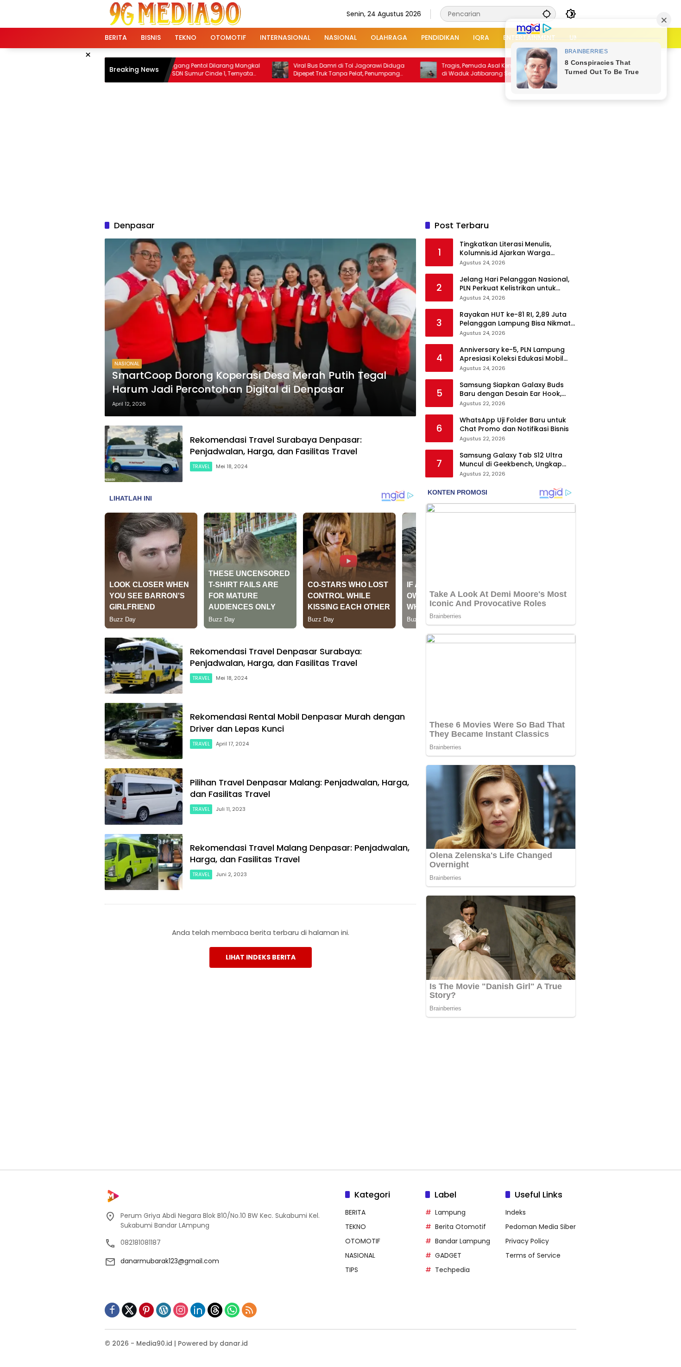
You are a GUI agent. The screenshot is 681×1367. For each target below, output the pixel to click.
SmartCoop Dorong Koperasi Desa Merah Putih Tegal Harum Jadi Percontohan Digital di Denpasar (249, 383)
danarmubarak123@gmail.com (169, 1261)
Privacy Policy (527, 1241)
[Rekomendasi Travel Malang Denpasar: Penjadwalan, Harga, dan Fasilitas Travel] (144, 862)
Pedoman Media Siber (540, 1226)
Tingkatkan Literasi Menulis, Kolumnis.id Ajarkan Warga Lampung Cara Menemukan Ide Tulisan (513, 249)
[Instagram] (180, 1310)
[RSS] (249, 1310)
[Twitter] (129, 1310)
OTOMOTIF (362, 1241)
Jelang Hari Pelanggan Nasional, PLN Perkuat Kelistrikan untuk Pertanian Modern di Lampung (514, 284)
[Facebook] (112, 1310)
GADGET (448, 1255)
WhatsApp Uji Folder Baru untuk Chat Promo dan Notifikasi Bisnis (514, 425)
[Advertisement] (340, 149)
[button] (546, 13)
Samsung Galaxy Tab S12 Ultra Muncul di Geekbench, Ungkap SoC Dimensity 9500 (511, 460)
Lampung (450, 1212)
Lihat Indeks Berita (261, 957)
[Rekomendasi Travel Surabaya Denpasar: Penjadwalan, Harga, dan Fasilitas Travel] (144, 454)
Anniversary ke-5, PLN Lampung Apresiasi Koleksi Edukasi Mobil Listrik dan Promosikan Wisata (512, 354)
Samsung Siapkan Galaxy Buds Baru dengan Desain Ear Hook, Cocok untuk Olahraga (512, 390)
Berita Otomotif (460, 1226)
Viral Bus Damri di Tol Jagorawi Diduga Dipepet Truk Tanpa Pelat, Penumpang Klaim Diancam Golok (303, 70)
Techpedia (452, 1269)
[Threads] (215, 1310)
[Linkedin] (197, 1310)
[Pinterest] (146, 1310)
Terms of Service (533, 1255)
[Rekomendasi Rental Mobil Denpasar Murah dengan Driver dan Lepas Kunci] (144, 731)
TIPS (351, 1269)
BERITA (355, 1212)
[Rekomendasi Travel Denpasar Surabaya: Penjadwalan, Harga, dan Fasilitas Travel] (144, 666)
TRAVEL (201, 466)
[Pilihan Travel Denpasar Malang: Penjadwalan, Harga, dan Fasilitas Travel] (144, 796)
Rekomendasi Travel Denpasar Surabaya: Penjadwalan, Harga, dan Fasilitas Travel (276, 657)
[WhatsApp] (232, 1310)
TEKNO (355, 1226)
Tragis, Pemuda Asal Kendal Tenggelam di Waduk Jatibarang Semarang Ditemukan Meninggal (453, 70)
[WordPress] (163, 1310)
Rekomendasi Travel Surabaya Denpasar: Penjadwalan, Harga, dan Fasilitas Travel (276, 445)
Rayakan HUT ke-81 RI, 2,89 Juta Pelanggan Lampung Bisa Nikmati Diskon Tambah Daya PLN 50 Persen (516, 319)
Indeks (515, 1212)
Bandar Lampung (462, 1241)
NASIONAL (126, 363)
